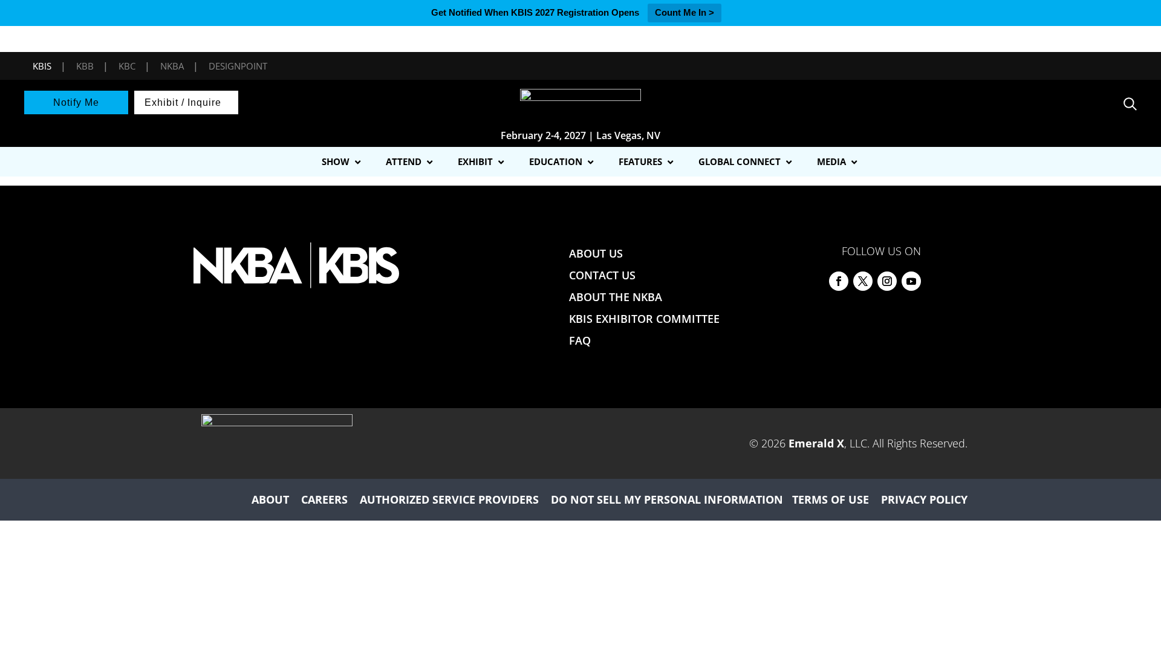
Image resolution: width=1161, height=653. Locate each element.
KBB (85, 66)
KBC (127, 66)
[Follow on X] (863, 281)
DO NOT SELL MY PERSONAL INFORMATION (667, 499)
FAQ (580, 340)
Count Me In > (684, 12)
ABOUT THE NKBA (615, 297)
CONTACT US (602, 275)
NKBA (172, 66)
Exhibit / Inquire (183, 102)
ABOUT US (596, 253)
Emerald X (816, 443)
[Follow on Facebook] (838, 281)
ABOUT (270, 499)
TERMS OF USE (830, 499)
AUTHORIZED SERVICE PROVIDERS (449, 499)
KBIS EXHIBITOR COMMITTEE (644, 318)
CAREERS (324, 499)
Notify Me (76, 102)
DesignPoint (238, 66)
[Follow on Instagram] (887, 281)
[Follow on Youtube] (911, 281)
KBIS (42, 66)
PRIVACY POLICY (924, 499)
